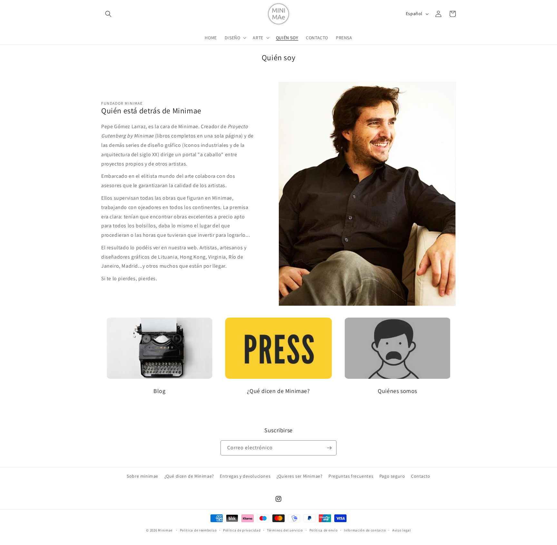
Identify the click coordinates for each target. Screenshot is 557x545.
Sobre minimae (142, 476)
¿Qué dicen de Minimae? (189, 476)
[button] (108, 14)
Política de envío (323, 530)
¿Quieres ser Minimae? (300, 476)
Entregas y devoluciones (245, 476)
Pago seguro (392, 476)
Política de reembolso (198, 530)
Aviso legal (401, 530)
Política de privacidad (241, 530)
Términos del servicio (285, 530)
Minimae (165, 530)
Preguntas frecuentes (350, 476)
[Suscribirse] (329, 447)
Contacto (420, 476)
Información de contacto (365, 530)
